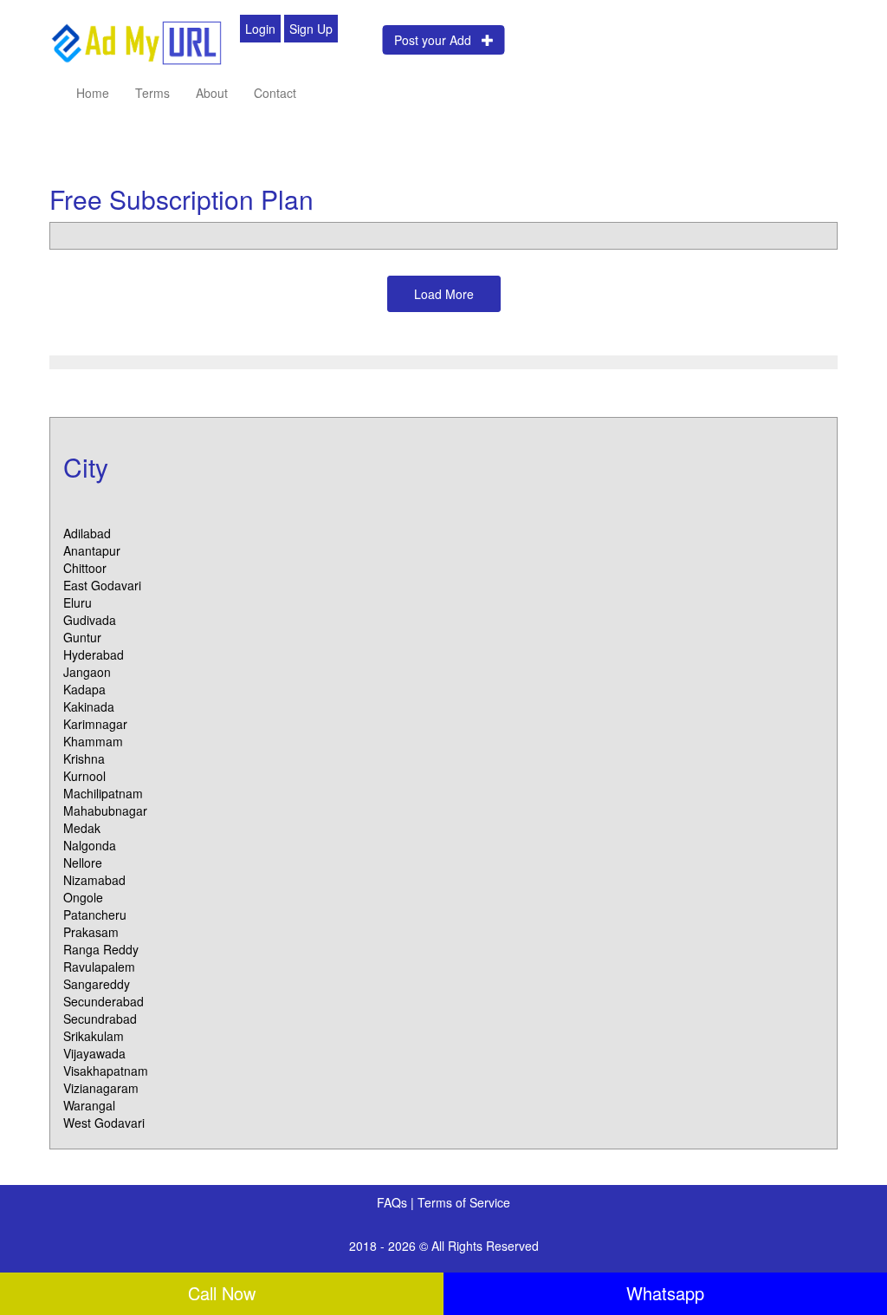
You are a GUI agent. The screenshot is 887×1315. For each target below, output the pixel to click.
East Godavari (102, 585)
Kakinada (88, 706)
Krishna (84, 758)
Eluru (77, 602)
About (212, 92)
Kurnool (84, 775)
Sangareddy (96, 984)
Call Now (222, 1292)
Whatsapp (665, 1292)
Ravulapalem (99, 966)
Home (92, 92)
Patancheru (94, 914)
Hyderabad (93, 654)
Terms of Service (464, 1202)
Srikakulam (93, 1036)
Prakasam (91, 932)
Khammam (93, 741)
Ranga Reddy (101, 949)
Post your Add (438, 40)
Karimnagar (95, 723)
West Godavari (104, 1122)
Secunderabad (103, 1001)
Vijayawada (94, 1053)
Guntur (82, 637)
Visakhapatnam (105, 1070)
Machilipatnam (103, 793)
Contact (275, 92)
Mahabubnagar (105, 810)
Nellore (82, 862)
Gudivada (89, 619)
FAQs (394, 1202)
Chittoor (85, 567)
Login (260, 28)
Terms (152, 92)
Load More (444, 294)
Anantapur (91, 550)
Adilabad (87, 533)
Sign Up (311, 28)
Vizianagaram (101, 1088)
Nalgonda (89, 845)
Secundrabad (100, 1018)
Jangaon (87, 671)
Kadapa (84, 689)
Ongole (83, 897)
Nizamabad (94, 880)
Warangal (89, 1105)
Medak (81, 828)
